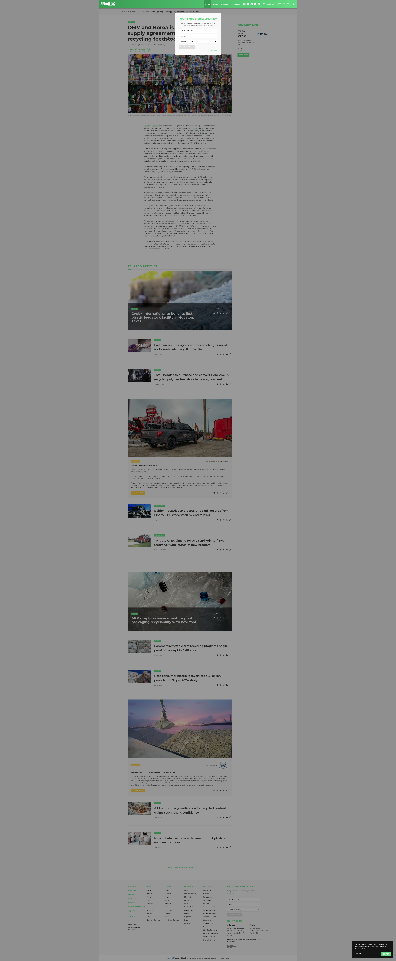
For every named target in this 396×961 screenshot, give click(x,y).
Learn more (213, 50)
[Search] (294, 4)
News (207, 4)
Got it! (386, 954)
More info (358, 954)
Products (224, 4)
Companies (235, 4)
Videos (215, 4)
